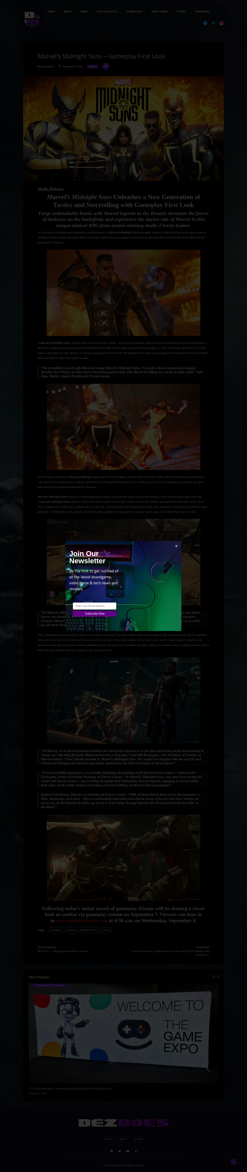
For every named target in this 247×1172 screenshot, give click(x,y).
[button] (176, 546)
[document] (123, 586)
